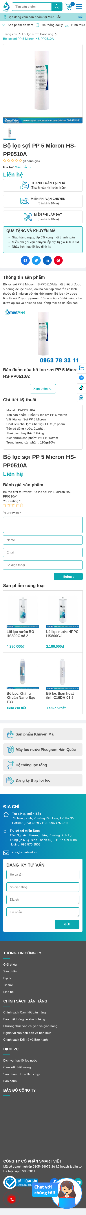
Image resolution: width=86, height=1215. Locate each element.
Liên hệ (8, 991)
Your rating (11, 501)
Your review (12, 512)
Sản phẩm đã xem (19, 25)
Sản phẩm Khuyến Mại (35, 734)
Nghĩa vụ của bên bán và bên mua (27, 1033)
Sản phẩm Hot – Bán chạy (21, 1074)
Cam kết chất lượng (17, 1067)
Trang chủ (10, 34)
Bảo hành (10, 1081)
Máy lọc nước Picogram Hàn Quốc (46, 750)
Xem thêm (40, 388)
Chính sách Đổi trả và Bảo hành (25, 1039)
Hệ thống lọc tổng (31, 765)
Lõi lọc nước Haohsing (37, 34)
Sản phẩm (10, 971)
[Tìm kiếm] (56, 6)
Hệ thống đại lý (51, 25)
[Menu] (79, 6)
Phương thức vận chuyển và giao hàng (30, 1026)
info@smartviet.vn (24, 852)
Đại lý (7, 978)
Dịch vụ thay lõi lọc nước (20, 1060)
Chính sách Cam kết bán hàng (24, 1012)
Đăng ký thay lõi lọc (33, 780)
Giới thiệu (10, 964)
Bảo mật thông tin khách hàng (24, 1019)
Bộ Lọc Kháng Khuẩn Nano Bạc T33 (21, 698)
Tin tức (8, 985)
